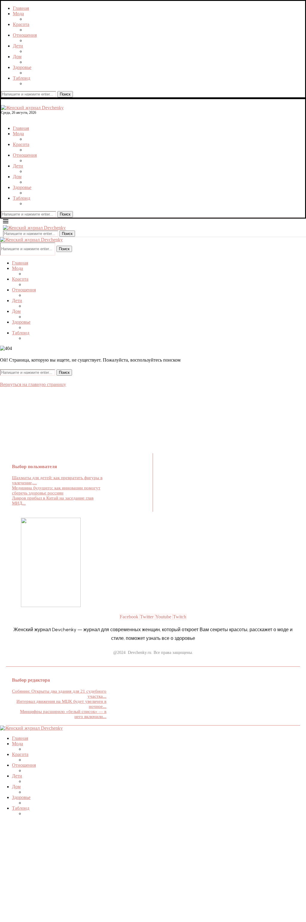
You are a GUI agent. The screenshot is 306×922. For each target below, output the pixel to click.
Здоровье (22, 67)
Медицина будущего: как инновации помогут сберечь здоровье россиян (56, 490)
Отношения (25, 35)
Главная (21, 8)
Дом (17, 56)
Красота (21, 24)
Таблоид (21, 78)
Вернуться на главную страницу (33, 384)
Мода (18, 13)
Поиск (65, 94)
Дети (18, 45)
